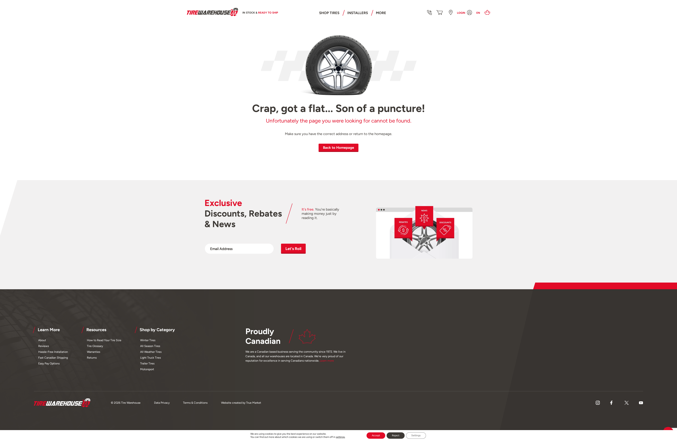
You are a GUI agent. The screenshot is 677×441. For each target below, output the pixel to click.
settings (340, 437)
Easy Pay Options (49, 363)
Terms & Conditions (195, 402)
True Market (253, 402)
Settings (416, 435)
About (42, 340)
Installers (357, 13)
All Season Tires (150, 346)
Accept (376, 435)
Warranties (93, 352)
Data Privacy (162, 402)
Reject (395, 435)
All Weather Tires (150, 352)
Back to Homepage (338, 147)
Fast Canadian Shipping (53, 357)
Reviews (43, 346)
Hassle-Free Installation (53, 352)
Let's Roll (293, 248)
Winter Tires (147, 340)
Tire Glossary (95, 346)
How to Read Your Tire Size (104, 340)
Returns (92, 357)
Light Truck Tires (150, 357)
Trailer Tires (147, 363)
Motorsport (147, 369)
